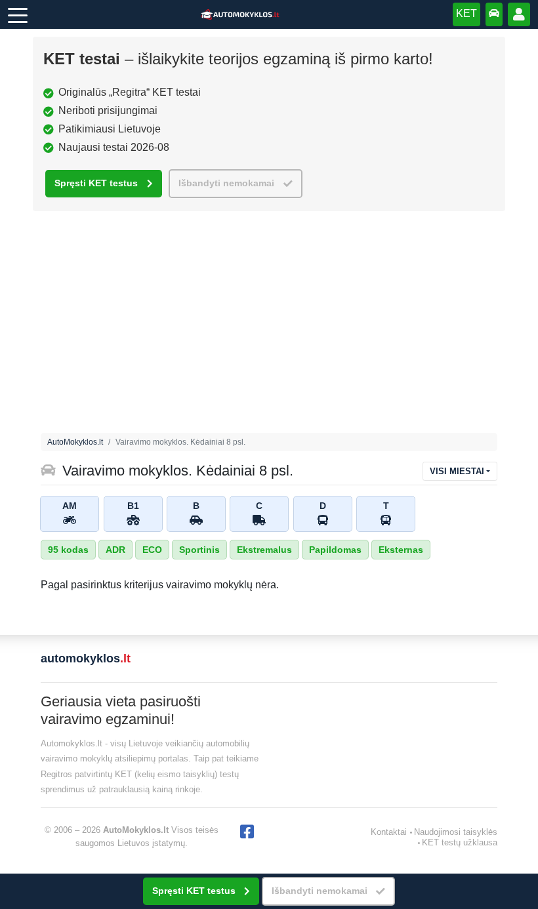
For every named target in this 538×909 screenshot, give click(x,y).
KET (466, 13)
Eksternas (401, 549)
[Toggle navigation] (18, 14)
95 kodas (68, 549)
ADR (115, 549)
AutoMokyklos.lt (75, 442)
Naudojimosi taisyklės (455, 832)
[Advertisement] (269, 325)
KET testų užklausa (459, 842)
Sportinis (199, 549)
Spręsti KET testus (96, 183)
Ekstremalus (264, 549)
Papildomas (335, 549)
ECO (152, 549)
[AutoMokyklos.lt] (240, 15)
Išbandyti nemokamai (226, 183)
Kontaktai (389, 832)
